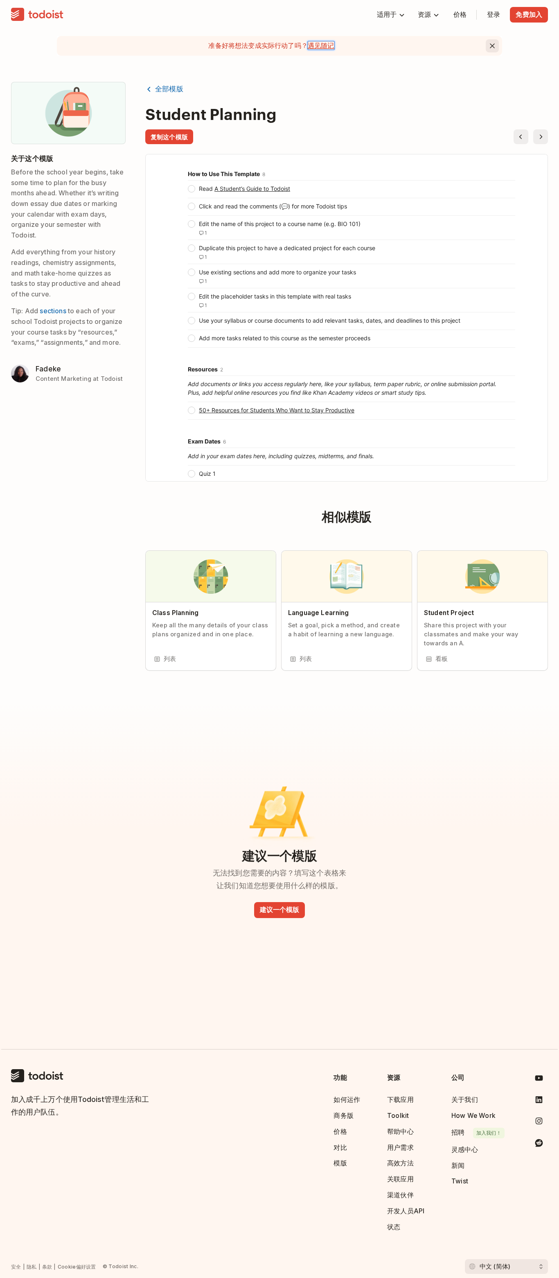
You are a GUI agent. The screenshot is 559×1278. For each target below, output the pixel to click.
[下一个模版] (540, 136)
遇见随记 (321, 45)
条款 (47, 1267)
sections (53, 311)
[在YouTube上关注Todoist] (539, 1079)
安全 (16, 1267)
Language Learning (318, 613)
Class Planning (175, 613)
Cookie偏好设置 (77, 1267)
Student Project (449, 613)
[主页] (37, 15)
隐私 (32, 1267)
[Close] (492, 45)
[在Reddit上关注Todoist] (539, 1144)
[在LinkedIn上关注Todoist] (539, 1101)
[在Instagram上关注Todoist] (539, 1122)
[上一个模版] (521, 136)
